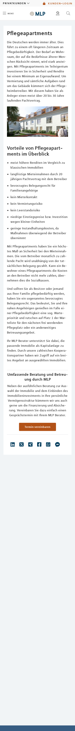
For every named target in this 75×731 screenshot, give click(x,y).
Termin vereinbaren (37, 427)
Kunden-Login (59, 3)
